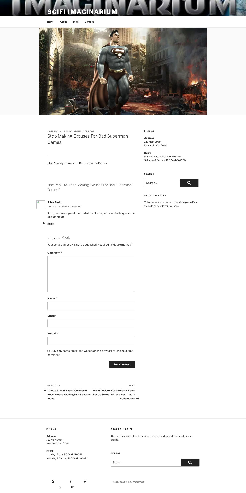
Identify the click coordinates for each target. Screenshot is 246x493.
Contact (89, 21)
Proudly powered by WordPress (127, 481)
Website (52, 333)
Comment (54, 252)
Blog (75, 21)
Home (50, 21)
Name (52, 298)
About (63, 21)
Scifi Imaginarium (82, 11)
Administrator (84, 131)
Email (51, 315)
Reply (50, 223)
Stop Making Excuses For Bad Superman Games (77, 163)
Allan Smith (54, 202)
